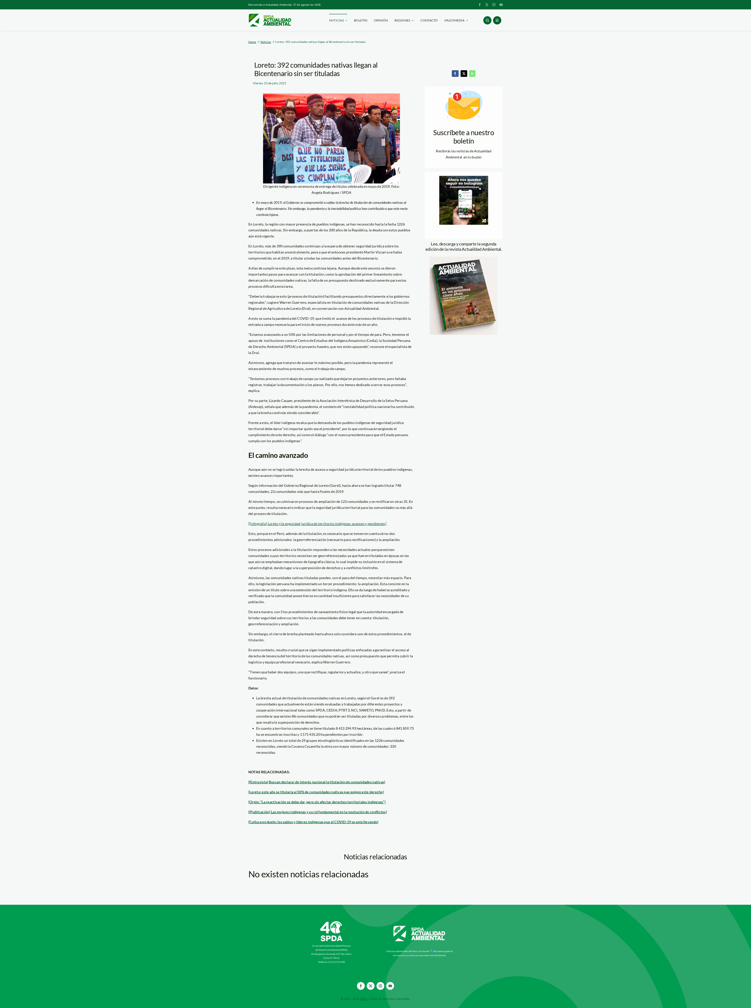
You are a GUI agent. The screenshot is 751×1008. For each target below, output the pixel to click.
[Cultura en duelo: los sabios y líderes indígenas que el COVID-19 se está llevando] (313, 822)
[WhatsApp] (472, 73)
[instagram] (493, 4)
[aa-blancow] (419, 927)
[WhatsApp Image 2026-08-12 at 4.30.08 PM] (463, 258)
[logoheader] (269, 15)
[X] (464, 73)
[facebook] (479, 4)
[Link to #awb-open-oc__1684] (497, 20)
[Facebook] (455, 73)
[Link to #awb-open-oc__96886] (487, 20)
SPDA (363, 998)
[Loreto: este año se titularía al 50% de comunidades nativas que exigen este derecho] (316, 792)
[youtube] (501, 4)
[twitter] (486, 4)
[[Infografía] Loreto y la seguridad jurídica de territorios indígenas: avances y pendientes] (317, 523)
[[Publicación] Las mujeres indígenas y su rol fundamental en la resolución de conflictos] (317, 812)
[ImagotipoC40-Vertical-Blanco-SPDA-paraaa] (331, 922)
